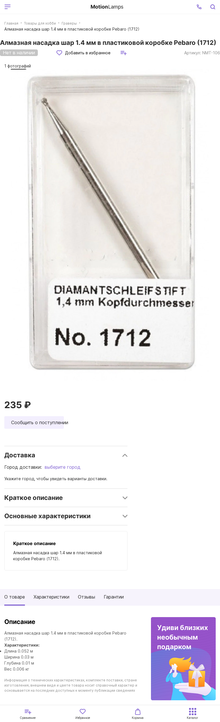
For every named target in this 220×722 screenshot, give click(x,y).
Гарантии (114, 597)
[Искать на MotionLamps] (212, 7)
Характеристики (51, 597)
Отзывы (86, 597)
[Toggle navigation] (49, 7)
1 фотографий (17, 65)
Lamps (107, 7)
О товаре (14, 597)
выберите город (62, 467)
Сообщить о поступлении (37, 422)
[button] (199, 7)
